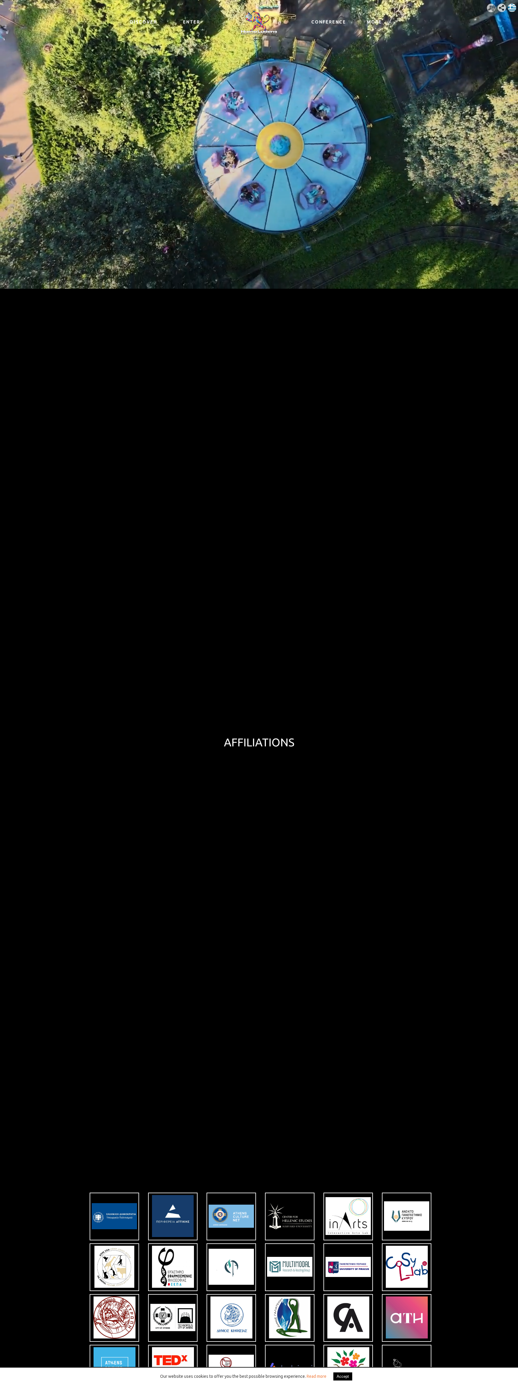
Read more (316, 1376)
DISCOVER (143, 22)
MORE (374, 22)
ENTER (191, 22)
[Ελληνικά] (510, 5)
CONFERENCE (326, 22)
